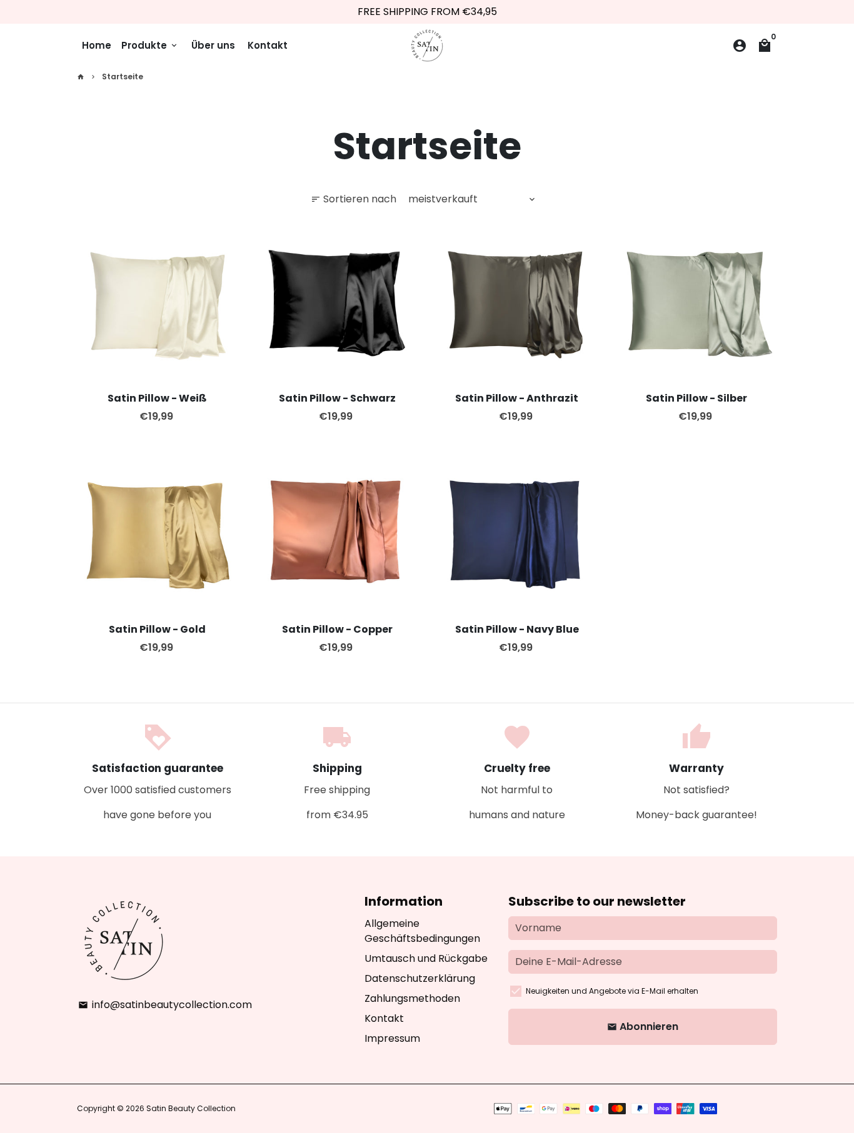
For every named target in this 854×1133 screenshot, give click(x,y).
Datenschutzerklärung (419, 978)
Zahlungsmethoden (412, 998)
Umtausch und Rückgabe (426, 958)
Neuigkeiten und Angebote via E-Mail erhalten (612, 991)
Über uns (213, 45)
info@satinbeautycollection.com (165, 1004)
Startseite (122, 76)
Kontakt (268, 45)
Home (96, 45)
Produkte (150, 45)
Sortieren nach (353, 199)
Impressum (392, 1038)
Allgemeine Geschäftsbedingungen (422, 931)
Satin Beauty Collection (191, 1108)
